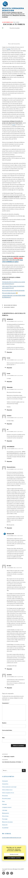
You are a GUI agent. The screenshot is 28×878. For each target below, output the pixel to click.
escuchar (7, 307)
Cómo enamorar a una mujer (9, 787)
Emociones (5, 795)
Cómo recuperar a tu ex (8, 792)
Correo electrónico (7, 730)
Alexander (10, 387)
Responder (9, 352)
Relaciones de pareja (10, 305)
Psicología (4, 819)
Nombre (4, 723)
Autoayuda (5, 781)
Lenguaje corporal (6, 807)
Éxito (3, 801)
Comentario (5, 703)
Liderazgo (4, 810)
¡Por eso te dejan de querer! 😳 (10, 293)
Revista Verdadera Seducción (13, 9)
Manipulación (5, 813)
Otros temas (5, 816)
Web (3, 737)
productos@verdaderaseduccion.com (11, 837)
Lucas (8, 373)
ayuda (13, 124)
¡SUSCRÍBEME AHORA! (14, 858)
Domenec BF (10, 533)
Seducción (5, 824)
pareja (8, 49)
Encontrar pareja (6, 798)
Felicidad (4, 804)
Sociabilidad (5, 827)
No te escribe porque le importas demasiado (13, 290)
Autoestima (5, 784)
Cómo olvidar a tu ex (7, 789)
